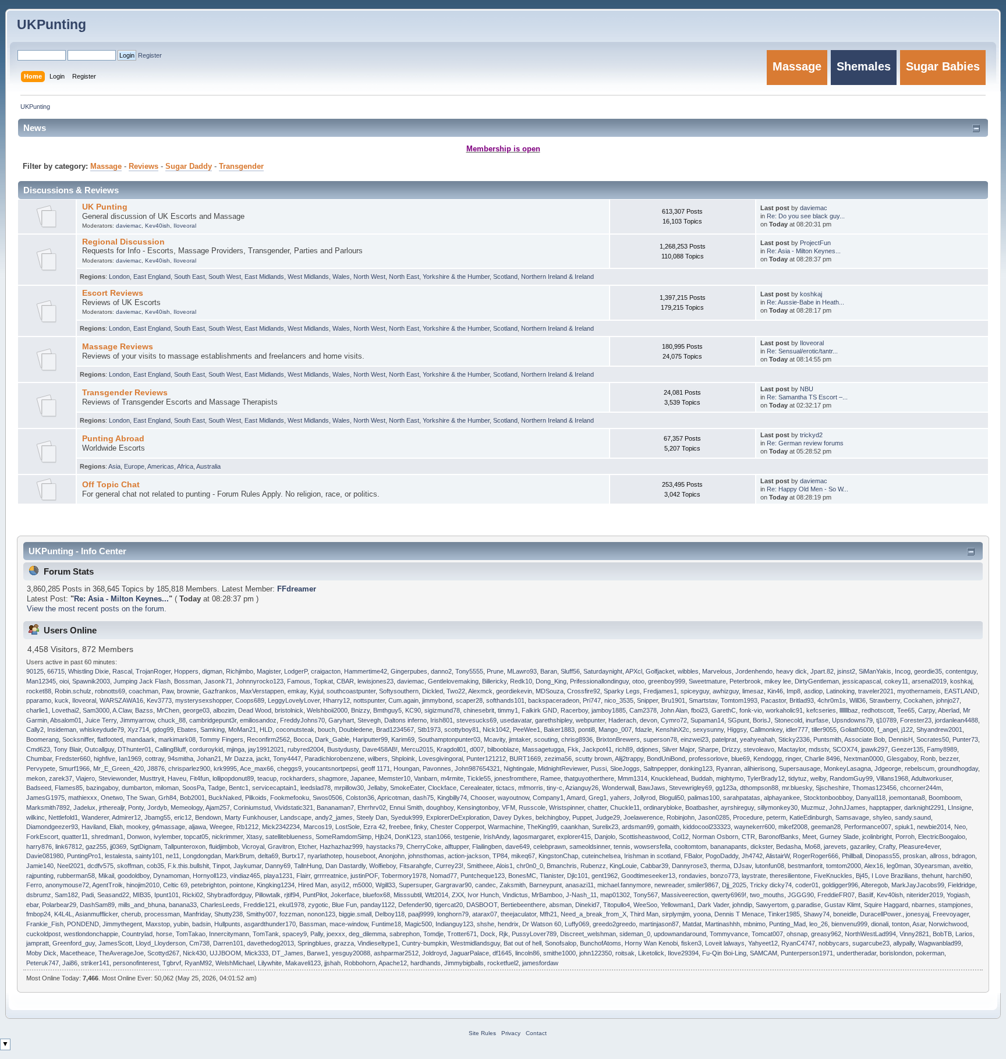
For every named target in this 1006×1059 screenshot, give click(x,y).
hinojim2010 (143, 884)
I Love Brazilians (895, 875)
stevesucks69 (476, 720)
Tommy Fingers (221, 739)
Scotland (505, 276)
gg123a (725, 787)
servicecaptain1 (274, 787)
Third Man (644, 914)
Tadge (216, 787)
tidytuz (797, 778)
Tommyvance (729, 933)
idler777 (797, 729)
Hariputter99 (370, 739)
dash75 (423, 797)
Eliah (116, 826)
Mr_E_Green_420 (118, 768)
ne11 (172, 855)
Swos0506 (327, 797)
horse (164, 933)
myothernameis (919, 691)
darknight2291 (924, 807)
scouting (546, 739)
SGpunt (738, 720)
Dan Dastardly (345, 865)
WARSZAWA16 (121, 700)
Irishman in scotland (652, 855)
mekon (35, 778)
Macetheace (77, 953)
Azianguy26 (581, 787)
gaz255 (96, 846)
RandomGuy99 (851, 778)
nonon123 (321, 914)
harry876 (39, 846)
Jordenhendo (754, 671)
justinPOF (364, 875)
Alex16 (873, 865)
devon (648, 720)
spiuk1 (904, 826)
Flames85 (69, 787)
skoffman (130, 865)
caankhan (575, 826)
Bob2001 (192, 797)
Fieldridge (961, 884)
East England (152, 276)
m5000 (362, 884)
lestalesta (118, 855)
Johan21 (209, 758)
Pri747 (592, 700)
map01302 (615, 894)
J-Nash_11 (581, 894)
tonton (900, 923)
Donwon (138, 836)
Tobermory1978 (403, 875)
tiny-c (554, 787)
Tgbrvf (171, 962)
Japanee (362, 778)
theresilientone (790, 875)
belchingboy (552, 817)
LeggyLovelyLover (294, 700)
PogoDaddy (722, 855)
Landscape (295, 817)
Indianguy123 (454, 923)
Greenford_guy (73, 943)
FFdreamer (296, 589)
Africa (185, 466)
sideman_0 (634, 933)
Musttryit (152, 778)
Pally (316, 933)
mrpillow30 (349, 787)
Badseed (38, 787)
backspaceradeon (553, 700)
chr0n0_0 (529, 865)
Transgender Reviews (125, 392)
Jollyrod (644, 797)
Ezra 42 (374, 826)
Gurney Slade (839, 836)
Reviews (143, 166)
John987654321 (477, 768)
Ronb (928, 758)
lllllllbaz (848, 710)
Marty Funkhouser (251, 817)
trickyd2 (811, 434)
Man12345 (41, 681)
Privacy (510, 1033)
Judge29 (608, 817)
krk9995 (225, 768)
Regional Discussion (123, 241)
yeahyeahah (757, 739)
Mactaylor (791, 749)
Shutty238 (228, 914)
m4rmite (452, 778)
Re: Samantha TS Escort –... (807, 397)
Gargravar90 (453, 884)
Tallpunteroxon (185, 846)
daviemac (128, 225)
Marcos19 (317, 826)
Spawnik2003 (91, 681)
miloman (167, 787)
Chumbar (39, 758)
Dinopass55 (882, 855)
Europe (134, 466)
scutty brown (593, 758)
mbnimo (754, 923)
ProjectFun (815, 242)
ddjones (647, 749)
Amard (575, 797)
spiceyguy (695, 691)
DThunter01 (134, 749)
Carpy (926, 710)
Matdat (692, 923)
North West (369, 276)
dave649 (517, 846)
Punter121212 (486, 758)
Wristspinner (566, 807)
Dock (487, 933)
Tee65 (906, 710)
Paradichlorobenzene (334, 758)
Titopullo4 (616, 904)
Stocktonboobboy (827, 797)
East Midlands (264, 276)
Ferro (34, 884)
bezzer (948, 758)
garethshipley (553, 720)
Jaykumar (247, 865)
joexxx (336, 933)
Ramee (550, 778)
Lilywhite (270, 962)
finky (420, 826)
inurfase (817, 720)
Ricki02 (192, 894)
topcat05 (196, 836)
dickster (761, 846)
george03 (196, 710)
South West (224, 276)
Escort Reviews (112, 292)
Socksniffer (78, 739)
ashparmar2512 (396, 953)
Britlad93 (801, 700)
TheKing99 (542, 826)
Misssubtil (407, 894)
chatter (597, 807)
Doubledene (356, 729)
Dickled (432, 691)
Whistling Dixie (88, 671)
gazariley (862, 846)
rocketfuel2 (503, 962)
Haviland (94, 826)
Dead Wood (254, 710)
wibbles (688, 671)
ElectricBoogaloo (941, 836)
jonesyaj (917, 914)
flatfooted (110, 739)
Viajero (85, 778)
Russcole (532, 807)
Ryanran (728, 768)
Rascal (122, 671)
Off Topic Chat (111, 484)
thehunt (932, 875)
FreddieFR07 (836, 894)
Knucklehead (669, 778)
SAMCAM (763, 953)
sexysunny (708, 729)
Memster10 (394, 778)
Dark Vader (713, 904)
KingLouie (623, 865)
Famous (298, 681)
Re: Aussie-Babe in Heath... (805, 302)
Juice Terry (100, 720)
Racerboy (574, 710)
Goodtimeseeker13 (648, 875)
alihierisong (759, 768)
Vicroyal (253, 846)
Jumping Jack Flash (142, 681)
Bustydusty (343, 749)
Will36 (857, 700)
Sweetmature (707, 681)
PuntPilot (315, 894)
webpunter (590, 720)
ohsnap (797, 933)
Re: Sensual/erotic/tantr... (802, 351)
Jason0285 (713, 817)
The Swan (140, 797)
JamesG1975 (45, 797)
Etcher (307, 846)
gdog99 (163, 729)
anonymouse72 (67, 884)
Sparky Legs (622, 691)
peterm (776, 817)
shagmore (332, 778)
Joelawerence (643, 817)
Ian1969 (130, 758)
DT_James (287, 953)
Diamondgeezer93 (52, 826)
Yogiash (958, 894)
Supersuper (415, 884)
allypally (904, 943)
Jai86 (69, 962)
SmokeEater (407, 787)
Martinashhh (722, 923)
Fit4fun (199, 778)
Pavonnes (437, 768)
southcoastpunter (351, 691)
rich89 (624, 749)
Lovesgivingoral (441, 758)
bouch (326, 729)
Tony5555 (469, 671)
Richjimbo (239, 671)
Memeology (187, 807)
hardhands (425, 962)
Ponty (136, 807)
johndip (742, 904)
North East (404, 276)
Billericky (494, 681)
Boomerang (42, 739)
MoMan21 (242, 729)
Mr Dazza (239, 758)
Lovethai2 (65, 710)
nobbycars (834, 943)
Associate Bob (864, 739)
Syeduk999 (407, 817)
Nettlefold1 (63, 817)
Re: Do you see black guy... (806, 215)
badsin (201, 923)
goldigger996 (840, 884)
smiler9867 (703, 884)
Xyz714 (138, 729)
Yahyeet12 (763, 943)
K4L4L (63, 914)
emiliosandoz (258, 720)
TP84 (500, 855)
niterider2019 (924, 894)
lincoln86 (527, 953)
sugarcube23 (871, 943)
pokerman (930, 953)
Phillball (852, 855)
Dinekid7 (587, 904)
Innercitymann (229, 933)
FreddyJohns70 (302, 720)
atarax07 (484, 914)
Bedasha (788, 846)
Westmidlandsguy (475, 943)
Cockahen (918, 700)
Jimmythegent (122, 923)
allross (939, 855)
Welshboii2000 (327, 710)
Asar (918, 923)
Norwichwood (948, 923)
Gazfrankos (219, 691)
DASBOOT (481, 904)
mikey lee (777, 681)
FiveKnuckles (833, 875)
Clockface (442, 787)
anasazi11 (579, 884)
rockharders (297, 778)
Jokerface (345, 894)
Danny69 (278, 865)
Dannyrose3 (689, 865)
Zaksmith (513, 884)
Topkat (323, 681)
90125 (35, 671)
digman (212, 671)
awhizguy (726, 691)
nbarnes (923, 904)
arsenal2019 (929, 681)
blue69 (740, 758)
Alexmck (480, 691)
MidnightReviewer (562, 768)
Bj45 (862, 875)
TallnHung (308, 865)
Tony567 (645, 894)
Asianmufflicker (96, 914)
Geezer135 (907, 749)
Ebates (187, 729)
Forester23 (915, 720)
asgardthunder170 (270, 923)
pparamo (38, 700)
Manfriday (197, 914)
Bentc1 (239, 787)
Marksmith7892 (48, 807)
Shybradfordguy (229, 894)
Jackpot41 (597, 749)
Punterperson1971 (807, 953)
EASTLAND (960, 691)
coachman (143, 691)
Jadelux (84, 807)
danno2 (441, 671)
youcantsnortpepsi (331, 768)
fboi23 (699, 710)
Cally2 (35, 729)
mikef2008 (792, 826)
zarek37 (60, 778)
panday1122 (377, 904)
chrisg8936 (577, 739)
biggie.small (355, 914)
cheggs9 (289, 768)
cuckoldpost (43, 933)
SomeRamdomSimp (343, 836)
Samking (212, 729)
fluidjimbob (223, 846)
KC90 (413, 710)
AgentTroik (107, 884)
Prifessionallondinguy (599, 681)
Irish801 (441, 720)
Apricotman (393, 797)
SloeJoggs (625, 768)
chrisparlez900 (189, 768)
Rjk (503, 933)
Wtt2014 (436, 894)
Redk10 (521, 681)
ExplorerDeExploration (458, 817)
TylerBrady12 (766, 778)
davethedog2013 (270, 943)
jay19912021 (266, 749)
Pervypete (40, 768)
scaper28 (469, 700)
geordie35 (928, 671)
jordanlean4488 (956, 720)
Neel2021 (70, 865)
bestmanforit (805, 865)
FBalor (693, 855)
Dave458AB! (380, 749)
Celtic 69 (175, 884)
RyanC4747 (798, 943)
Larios (964, 933)
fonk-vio (750, 710)
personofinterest (136, 962)
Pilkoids (256, 797)
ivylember (167, 836)
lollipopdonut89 (233, 778)
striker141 (95, 962)
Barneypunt (545, 884)
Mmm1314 (632, 778)
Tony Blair (67, 749)
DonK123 (408, 836)
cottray (154, 758)
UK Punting (104, 206)
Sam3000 (96, 710)
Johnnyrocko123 (260, 681)
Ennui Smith (406, 807)
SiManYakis (875, 671)
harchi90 (958, 875)
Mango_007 (615, 729)
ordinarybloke (662, 807)
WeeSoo (645, 904)
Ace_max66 (257, 768)
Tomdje (433, 933)
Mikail (106, 875)
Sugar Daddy (188, 166)
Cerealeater (476, 787)
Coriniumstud (252, 807)
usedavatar (516, 720)
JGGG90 (801, 894)
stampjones (954, 904)
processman (162, 914)
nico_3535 (618, 700)
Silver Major (678, 749)
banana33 (183, 904)
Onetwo (112, 797)
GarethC (723, 710)
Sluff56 (570, 671)
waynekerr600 (754, 826)
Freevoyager (951, 914)
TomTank (266, 933)
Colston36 (360, 797)
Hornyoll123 (209, 875)
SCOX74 (845, 749)
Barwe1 (317, 953)
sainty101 (148, 855)
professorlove (708, 758)
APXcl (633, 671)
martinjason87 (659, 923)
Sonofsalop (560, 943)
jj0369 (118, 846)
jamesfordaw (540, 962)
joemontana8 (907, 797)
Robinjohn (681, 817)
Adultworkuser (931, 778)
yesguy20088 (351, 953)
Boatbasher (701, 807)
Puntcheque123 (483, 875)
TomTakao (191, 933)
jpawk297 (874, 749)
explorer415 (574, 836)
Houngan (406, 768)
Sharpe (708, 749)
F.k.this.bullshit (188, 865)
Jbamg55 (157, 817)
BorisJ (762, 720)
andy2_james (334, 817)
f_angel (887, 729)
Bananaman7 (335, 807)
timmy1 (508, 710)
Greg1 (598, 797)
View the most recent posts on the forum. (97, 609)
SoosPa (193, 787)
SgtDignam (145, 846)
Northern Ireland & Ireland (557, 276)
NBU (806, 388)
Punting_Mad (787, 923)
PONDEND (83, 923)
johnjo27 (947, 700)
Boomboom (945, 797)
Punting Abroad (113, 438)
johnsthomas (426, 855)
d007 (477, 749)
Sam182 (66, 894)
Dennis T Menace (739, 914)
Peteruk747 (42, 962)
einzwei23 (695, 739)
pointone (241, 884)
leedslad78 (315, 787)
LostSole (347, 826)
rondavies (693, 875)
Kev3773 (159, 700)
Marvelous (717, 671)
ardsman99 (638, 826)
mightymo (729, 778)
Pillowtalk (268, 894)
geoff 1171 (375, 768)
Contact (536, 1033)
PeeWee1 (526, 729)
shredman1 (107, 836)
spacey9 (294, 933)
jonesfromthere (515, 778)
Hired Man (312, 884)
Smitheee (480, 865)
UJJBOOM (225, 953)
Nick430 (194, 953)
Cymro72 (674, 720)
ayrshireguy (737, 807)
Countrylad (137, 933)
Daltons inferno (405, 720)
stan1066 (437, 836)
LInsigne (960, 807)
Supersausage (799, 768)
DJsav (743, 865)
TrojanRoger (153, 671)
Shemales (864, 66)
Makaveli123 (303, 962)
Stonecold (788, 720)
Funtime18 (386, 923)
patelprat (724, 739)
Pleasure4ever (919, 846)
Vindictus (515, 894)
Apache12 (392, 962)
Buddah (702, 778)
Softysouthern (399, 691)
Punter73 (965, 739)
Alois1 (504, 865)
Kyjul (316, 691)
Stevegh (369, 720)
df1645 (502, 953)
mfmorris (530, 787)
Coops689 (249, 700)
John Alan (674, 710)
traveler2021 (876, 691)
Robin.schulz (73, 691)
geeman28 (826, 826)
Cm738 (199, 943)
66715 (56, 671)
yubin (181, 923)
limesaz (753, 691)
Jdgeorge (887, 768)
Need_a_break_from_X (593, 914)
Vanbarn (425, 778)
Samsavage (852, 817)
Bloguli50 (671, 797)
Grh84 (167, 797)
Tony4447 (287, 758)
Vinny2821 (914, 933)
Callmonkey (766, 729)
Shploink (403, 758)
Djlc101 (577, 875)
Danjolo (604, 836)
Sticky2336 (794, 739)
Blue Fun (344, 904)
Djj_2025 (734, 884)
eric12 (183, 817)
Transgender (241, 166)
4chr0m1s (831, 700)
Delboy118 (390, 914)
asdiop (813, 691)
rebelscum (919, 768)
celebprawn (549, 846)
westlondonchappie (91, 933)
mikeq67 (523, 855)
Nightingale (519, 768)
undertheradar (856, 953)
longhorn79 (453, 914)
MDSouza (550, 691)
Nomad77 (443, 875)
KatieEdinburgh (810, 817)
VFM (508, 807)
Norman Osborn (715, 836)
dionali (879, 923)
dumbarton (137, 787)
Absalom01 (66, 720)
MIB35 (142, 894)
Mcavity (494, 739)
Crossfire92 (583, 691)
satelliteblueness (288, 836)
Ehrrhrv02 (371, 807)
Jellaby (377, 787)
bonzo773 (724, 875)
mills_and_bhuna (141, 904)
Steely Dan (371, 817)
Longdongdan (202, 855)
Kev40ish (157, 225)
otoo (638, 681)
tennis (622, 846)
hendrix (508, 923)
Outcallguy (99, 749)
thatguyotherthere (589, 778)
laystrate (754, 875)
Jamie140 (40, 865)
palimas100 (704, 797)
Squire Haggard (886, 904)
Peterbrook (745, 681)
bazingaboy (102, 787)
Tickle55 (479, 778)
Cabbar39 (654, 865)
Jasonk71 (218, 681)
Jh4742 (752, 855)
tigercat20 (449, 904)
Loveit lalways (725, 943)
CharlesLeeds (220, 904)
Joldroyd (434, 953)
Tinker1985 (784, 914)
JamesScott (115, 943)
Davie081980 (44, 855)
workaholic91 (784, 710)
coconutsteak (295, 729)
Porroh (905, 836)
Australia (208, 466)
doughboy (440, 807)
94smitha (180, 758)
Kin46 (775, 691)
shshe (485, 923)
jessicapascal (861, 681)
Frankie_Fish (44, 923)
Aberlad (948, 710)
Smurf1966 (74, 768)
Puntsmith (827, 739)
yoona (702, 914)
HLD (266, 729)
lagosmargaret (533, 836)
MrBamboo (547, 894)
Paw (167, 691)
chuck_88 (172, 720)
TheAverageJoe (121, 953)
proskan (914, 855)
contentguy (960, 671)
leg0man (899, 865)
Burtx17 (293, 855)
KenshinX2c (672, 729)
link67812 (68, 846)
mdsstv (819, 749)
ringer (793, 758)
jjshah (332, 962)
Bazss (144, 710)
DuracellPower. (881, 914)
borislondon (896, 953)
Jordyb (157, 807)
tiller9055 (824, 729)
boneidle (844, 914)
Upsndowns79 (852, 720)
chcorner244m (920, 787)
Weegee (221, 826)
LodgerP (295, 671)
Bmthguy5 (387, 710)
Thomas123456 (874, 787)
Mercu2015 (417, 749)
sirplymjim (676, 914)
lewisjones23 (375, 681)
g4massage (168, 826)
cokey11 (896, 681)
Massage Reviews (117, 346)
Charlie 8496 (822, 758)
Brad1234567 (395, 729)
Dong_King (551, 681)
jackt (263, 758)
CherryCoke (423, 846)
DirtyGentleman (817, 681)
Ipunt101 (166, 894)
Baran (548, 671)
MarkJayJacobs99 (917, 884)
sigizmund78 (442, 710)
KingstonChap (558, 855)
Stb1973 (429, 729)
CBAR (345, 681)
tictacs (505, 787)
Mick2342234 (281, 826)
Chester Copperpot (457, 826)
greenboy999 (666, 681)
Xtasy (254, 836)
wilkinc (35, 817)
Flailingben (487, 846)
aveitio (962, 865)
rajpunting (40, 875)
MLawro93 (522, 671)
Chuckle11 (625, 807)
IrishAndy (496, 836)
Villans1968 (892, 778)
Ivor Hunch (483, 894)
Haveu (177, 778)
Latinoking (840, 691)
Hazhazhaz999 (341, 846)
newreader (669, 884)
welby (818, 778)
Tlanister (552, 875)
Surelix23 (605, 826)
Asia (114, 466)
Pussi (599, 768)
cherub (131, 914)
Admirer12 (126, 817)
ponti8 (586, 729)
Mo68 (812, 846)
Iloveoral (184, 225)
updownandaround (680, 933)
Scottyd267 (163, 953)
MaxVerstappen (262, 691)
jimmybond (437, 700)
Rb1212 (247, 826)
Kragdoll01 (451, 749)
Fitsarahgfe (415, 865)
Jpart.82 (822, 671)
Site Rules (482, 1033)
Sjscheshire (832, 787)
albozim (224, 710)
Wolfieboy (382, 865)
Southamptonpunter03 (449, 739)
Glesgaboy (902, 758)
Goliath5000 (857, 729)
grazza (344, 943)
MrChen (168, 710)
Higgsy (736, 729)
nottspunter (369, 700)
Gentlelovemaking (453, 681)
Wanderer (95, 817)
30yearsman (932, 865)
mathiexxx (82, 797)
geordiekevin (514, 691)
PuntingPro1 (84, 855)
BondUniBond (666, 758)
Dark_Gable (332, 739)
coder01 (807, 884)
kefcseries (821, 710)
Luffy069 (577, 923)
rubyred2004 (306, 749)
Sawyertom (772, 904)
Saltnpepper (659, 768)
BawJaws (651, 787)
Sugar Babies (943, 66)
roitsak (625, 953)
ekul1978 (291, 904)
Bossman (187, 681)
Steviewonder (117, 778)
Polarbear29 (59, 904)
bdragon (963, 855)
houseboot (361, 855)
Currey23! (449, 865)
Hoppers (186, 671)
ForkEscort (42, 836)
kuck (62, 700)
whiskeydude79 (102, 729)
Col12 (680, 836)
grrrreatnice (330, 875)
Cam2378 (643, 710)
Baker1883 (559, 729)
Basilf (865, 894)
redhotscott (878, 710)
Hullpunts (227, 923)
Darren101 (228, 943)
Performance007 (867, 826)
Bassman (312, 923)
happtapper (885, 807)
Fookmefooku (289, 797)
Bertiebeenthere (523, 904)
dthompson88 (759, 787)
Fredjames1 (660, 691)
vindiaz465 (245, 875)
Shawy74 (816, 914)
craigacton (326, 671)
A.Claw (122, 710)
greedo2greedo (614, 923)
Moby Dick (41, 953)
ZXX (458, 894)
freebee (399, 826)
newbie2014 (934, 826)
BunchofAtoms (600, 943)
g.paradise (806, 904)
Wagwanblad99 (939, 943)
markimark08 (177, 739)
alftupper (457, 846)
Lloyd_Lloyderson (161, 943)
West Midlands (308, 276)
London (119, 276)
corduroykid (206, 749)
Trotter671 (462, 933)
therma (720, 865)
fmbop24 (38, 914)
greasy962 (826, 933)
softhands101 (505, 700)
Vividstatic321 (293, 807)
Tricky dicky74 (771, 884)
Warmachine (505, 826)
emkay (297, 691)
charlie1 (37, 710)
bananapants (728, 846)
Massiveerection (684, 894)
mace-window (349, 923)
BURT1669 (525, 758)
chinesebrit (478, 710)
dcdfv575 (100, 865)
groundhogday (958, 768)
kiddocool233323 (707, 826)
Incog (903, 671)
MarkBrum (239, 855)
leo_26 (818, 923)
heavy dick (791, 671)
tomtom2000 (843, 865)
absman (560, 904)
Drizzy (731, 749)
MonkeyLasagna (847, 768)
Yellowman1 (677, 904)
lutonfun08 (769, 865)
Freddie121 (259, 904)
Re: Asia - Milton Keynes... (804, 250)
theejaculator (518, 914)
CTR (748, 836)
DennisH (900, 739)
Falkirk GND (539, 710)
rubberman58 (76, 875)
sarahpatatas (741, 797)
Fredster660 (72, 758)
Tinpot (221, 865)
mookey (137, 826)
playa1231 (278, 875)
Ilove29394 (683, 953)
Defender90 (414, 904)
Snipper (647, 700)
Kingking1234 (276, 884)
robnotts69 (110, 691)
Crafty (887, 846)
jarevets (835, 846)
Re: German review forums (805, 443)
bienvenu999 (849, 923)
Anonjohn (391, 855)
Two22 (456, 691)
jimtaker (519, 739)
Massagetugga (543, 749)
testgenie (467, 836)
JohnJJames (847, 807)
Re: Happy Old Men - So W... (807, 489)
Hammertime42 (365, 671)
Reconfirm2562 (268, 739)
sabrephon (404, 933)
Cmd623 (38, 749)
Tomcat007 (767, 933)
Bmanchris (562, 865)
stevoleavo (758, 749)
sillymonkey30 (777, 807)
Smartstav (703, 700)
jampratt (37, 943)
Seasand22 (113, 894)
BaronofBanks (779, 836)
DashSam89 (97, 904)
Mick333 (256, 953)
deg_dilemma (367, 933)
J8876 (156, 768)
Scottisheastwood (644, 836)
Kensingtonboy (477, 807)
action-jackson (468, 855)
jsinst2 (846, 671)
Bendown (208, 817)
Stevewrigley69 (690, 787)
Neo (960, 826)
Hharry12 (336, 700)
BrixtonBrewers (618, 739)
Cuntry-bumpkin (424, 943)
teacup (267, 778)
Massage (797, 66)
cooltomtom (690, 846)
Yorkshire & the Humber (456, 276)
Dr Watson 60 (541, 923)
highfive (104, 758)
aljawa (197, 826)
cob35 (155, 865)
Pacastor (773, 700)
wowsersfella (652, 846)
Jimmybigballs (464, 962)
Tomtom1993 (739, 700)
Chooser (482, 797)
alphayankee (782, 797)
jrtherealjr (112, 807)
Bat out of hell (522, 943)
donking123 (696, 768)
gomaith (668, 826)
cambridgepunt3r (212, 720)
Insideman (61, 729)
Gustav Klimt (842, 904)
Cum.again (403, 700)
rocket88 (38, 691)
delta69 (268, 855)
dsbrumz (38, 894)
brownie (188, 691)
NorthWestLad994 (870, 933)
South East (189, 276)
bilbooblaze (503, 749)
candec (485, 884)
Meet (809, 836)
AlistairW (777, 855)
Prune (495, 671)
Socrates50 (932, 739)
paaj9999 (421, 914)
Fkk (573, 749)
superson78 (660, 739)
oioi (64, 681)
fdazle (643, 729)
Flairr (303, 875)
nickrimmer (227, 836)
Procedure (748, 817)
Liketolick (651, 953)
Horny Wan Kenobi (651, 943)
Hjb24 (383, 836)
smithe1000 (559, 953)
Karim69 (403, 739)
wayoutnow (513, 797)
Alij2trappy (629, 758)
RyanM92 (198, 962)
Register (150, 55)
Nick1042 (496, 729)
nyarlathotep (324, 855)
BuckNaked (225, 797)
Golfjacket (660, 671)
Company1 (548, 797)
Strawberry (884, 700)
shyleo (882, 817)
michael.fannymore (624, 884)
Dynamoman (171, 875)
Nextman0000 (863, 758)
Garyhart (341, 720)
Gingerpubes (409, 671)
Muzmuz (813, 807)
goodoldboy (134, 875)
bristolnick (289, 710)
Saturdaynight (602, 671)
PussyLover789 (534, 933)
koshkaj (811, 294)
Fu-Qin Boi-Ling (724, 953)
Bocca (302, 739)
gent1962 (604, 875)
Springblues (314, 943)
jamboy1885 (608, 710)
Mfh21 (548, 914)
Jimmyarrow (137, 720)
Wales (341, 276)
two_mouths (767, 894)
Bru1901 (673, 700)
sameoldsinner (589, 846)
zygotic (318, 904)
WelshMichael (234, 962)
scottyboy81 (461, 729)
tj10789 (886, 720)
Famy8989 (942, 749)
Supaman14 (707, 720)
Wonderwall (618, 787)
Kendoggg (767, 758)
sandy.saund (913, 817)
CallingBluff (170, 749)
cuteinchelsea (601, 855)
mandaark (140, 739)
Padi (88, 894)
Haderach (622, 720)
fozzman (291, 914)
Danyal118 (870, 797)
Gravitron (281, 846)
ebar (32, 904)
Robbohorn (360, 962)
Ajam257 (218, 807)
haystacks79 (384, 846)
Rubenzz (593, 865)
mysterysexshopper (203, 700)
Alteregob (874, 884)
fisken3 (691, 943)
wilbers (378, 758)
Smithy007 (261, 914)
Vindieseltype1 (377, 943)
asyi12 (340, 884)
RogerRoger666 (815, 855)
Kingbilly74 (452, 797)
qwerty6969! (728, 894)
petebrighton (208, 884)
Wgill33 (385, 884)
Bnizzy (360, 710)
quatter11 (75, 836)
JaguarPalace (469, 953)
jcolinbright (877, 836)
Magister (269, 671)
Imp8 (793, 691)
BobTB (942, 933)
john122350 (595, 953)
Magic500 (418, 923)
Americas (160, 466)
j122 (907, 729)
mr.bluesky (797, 787)
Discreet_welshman (588, 933)
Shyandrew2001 (939, 729)
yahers (620, 797)
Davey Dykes (512, 817)
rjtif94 (291, 894)
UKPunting (51, 24)
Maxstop (158, 923)
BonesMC (522, 875)
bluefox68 (376, 894)
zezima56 (558, 758)
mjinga (235, 749)
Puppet (582, 817)
